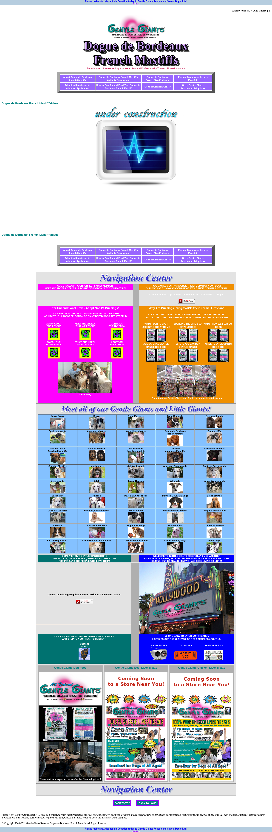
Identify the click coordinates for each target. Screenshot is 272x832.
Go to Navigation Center (157, 86)
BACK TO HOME (147, 803)
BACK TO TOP (122, 803)
